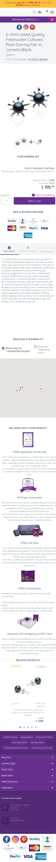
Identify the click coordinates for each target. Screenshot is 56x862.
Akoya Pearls (27, 737)
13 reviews (41, 666)
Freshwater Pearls (45, 737)
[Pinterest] (32, 27)
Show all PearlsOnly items (44, 349)
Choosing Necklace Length (16, 748)
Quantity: (6, 195)
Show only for (18, 350)
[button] (41, 389)
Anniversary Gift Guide (42, 748)
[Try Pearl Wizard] (52, 19)
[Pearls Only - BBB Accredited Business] (22, 221)
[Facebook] (19, 27)
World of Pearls (10, 737)
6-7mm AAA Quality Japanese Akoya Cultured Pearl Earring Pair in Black (28, 713)
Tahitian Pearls (37, 742)
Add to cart (34, 200)
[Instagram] (26, 27)
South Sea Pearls (19, 742)
